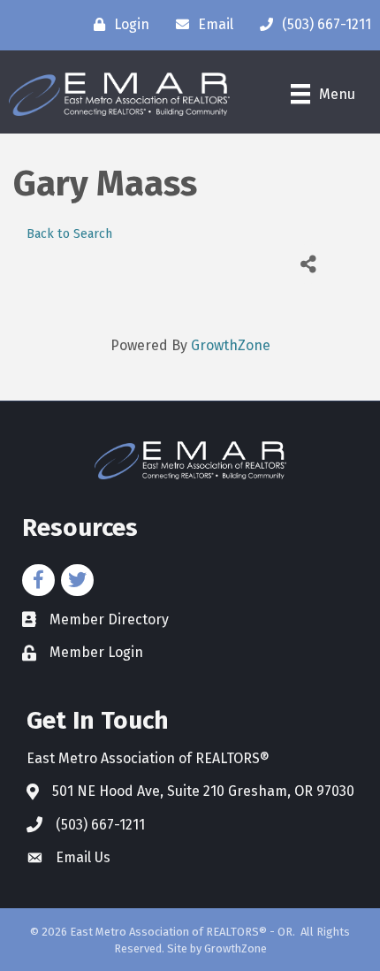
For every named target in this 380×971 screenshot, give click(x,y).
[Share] (308, 264)
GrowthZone (230, 345)
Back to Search (69, 233)
